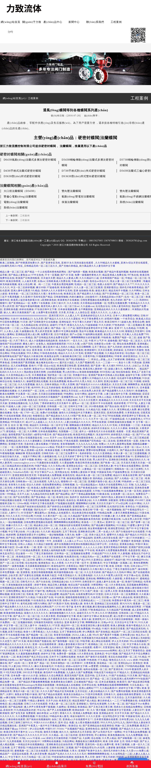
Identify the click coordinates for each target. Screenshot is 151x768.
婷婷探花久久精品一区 (123, 434)
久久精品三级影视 (43, 544)
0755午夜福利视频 (75, 578)
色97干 (9, 610)
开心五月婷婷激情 (51, 387)
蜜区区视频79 (28, 409)
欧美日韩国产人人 (15, 397)
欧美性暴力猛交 (60, 491)
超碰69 (146, 491)
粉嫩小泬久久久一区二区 (19, 525)
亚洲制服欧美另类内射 (88, 519)
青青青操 (13, 293)
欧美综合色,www (9, 337)
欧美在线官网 (130, 475)
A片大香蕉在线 (117, 585)
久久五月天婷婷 (92, 572)
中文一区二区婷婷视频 (23, 287)
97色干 (62, 325)
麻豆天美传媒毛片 (44, 666)
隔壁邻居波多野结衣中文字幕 (92, 328)
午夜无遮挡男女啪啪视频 (36, 500)
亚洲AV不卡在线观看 (101, 403)
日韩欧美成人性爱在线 (58, 281)
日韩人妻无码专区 (121, 306)
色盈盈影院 (134, 550)
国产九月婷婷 (115, 347)
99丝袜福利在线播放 (62, 757)
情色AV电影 (132, 741)
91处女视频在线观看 (71, 669)
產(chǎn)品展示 (57, 766)
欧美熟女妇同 (51, 356)
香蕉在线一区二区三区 (66, 760)
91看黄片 (8, 550)
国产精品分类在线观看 (132, 450)
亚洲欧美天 (96, 563)
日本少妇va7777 (139, 566)
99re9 (96, 635)
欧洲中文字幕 (23, 387)
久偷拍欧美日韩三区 (71, 356)
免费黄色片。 (131, 369)
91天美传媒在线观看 (81, 491)
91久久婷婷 (105, 325)
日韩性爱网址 (13, 591)
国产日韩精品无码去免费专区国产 (52, 337)
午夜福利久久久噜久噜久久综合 (95, 569)
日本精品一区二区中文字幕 (53, 425)
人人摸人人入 (101, 437)
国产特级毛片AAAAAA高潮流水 (93, 384)
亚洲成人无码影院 (140, 638)
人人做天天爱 (29, 281)
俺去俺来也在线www (47, 362)
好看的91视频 (112, 318)
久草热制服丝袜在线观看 (19, 585)
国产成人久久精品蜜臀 (47, 594)
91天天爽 (132, 675)
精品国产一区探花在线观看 (14, 754)
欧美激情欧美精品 (13, 613)
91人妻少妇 (33, 531)
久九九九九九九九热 (87, 444)
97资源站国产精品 (30, 619)
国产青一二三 (131, 300)
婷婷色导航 (129, 347)
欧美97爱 (138, 397)
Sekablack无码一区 (23, 472)
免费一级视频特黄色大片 (88, 275)
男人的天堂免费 (38, 754)
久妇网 (86, 738)
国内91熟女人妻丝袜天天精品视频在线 (122, 497)
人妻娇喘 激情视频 (116, 747)
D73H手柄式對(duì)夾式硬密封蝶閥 (83, 170)
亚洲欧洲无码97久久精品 (22, 597)
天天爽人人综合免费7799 (135, 334)
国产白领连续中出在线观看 (130, 531)
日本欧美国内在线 (52, 441)
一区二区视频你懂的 (21, 622)
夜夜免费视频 (83, 628)
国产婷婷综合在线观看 (59, 506)
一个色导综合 (127, 318)
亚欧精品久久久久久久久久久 (15, 644)
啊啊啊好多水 (93, 622)
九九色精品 (130, 328)
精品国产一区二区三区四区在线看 (129, 631)
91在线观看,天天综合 (66, 688)
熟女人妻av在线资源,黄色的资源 (21, 359)
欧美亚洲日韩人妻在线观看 (95, 625)
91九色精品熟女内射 (25, 710)
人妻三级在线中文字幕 (116, 394)
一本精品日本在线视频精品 (30, 744)
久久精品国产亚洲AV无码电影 (84, 516)
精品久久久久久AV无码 (70, 353)
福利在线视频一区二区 (95, 669)
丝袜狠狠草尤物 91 (123, 456)
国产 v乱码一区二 (17, 663)
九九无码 (33, 403)
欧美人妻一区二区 (91, 415)
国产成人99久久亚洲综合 (90, 559)
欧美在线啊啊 (7, 394)
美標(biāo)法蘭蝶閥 (132, 202)
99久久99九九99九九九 (113, 722)
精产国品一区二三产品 (63, 328)
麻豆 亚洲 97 (115, 328)
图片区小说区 (67, 362)
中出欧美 (59, 597)
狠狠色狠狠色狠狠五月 (77, 597)
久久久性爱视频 (26, 384)
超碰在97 (109, 559)
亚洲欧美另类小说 (13, 378)
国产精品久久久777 (123, 284)
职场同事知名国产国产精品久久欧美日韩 (21, 356)
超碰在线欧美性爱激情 (129, 694)
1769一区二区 (31, 412)
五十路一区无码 (132, 491)
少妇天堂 (13, 575)
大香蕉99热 (89, 356)
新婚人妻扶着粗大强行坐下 (72, 644)
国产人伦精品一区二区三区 (129, 478)
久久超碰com (87, 306)
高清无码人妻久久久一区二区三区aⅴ (60, 306)
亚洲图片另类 (15, 444)
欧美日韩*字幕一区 (93, 509)
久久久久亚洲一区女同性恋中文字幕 (105, 716)
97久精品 (103, 660)
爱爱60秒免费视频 (96, 450)
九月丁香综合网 (87, 397)
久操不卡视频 (26, 459)
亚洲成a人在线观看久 (59, 513)
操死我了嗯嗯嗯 (109, 728)
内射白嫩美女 (76, 297)
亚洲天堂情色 (86, 735)
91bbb (60, 728)
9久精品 (35, 290)
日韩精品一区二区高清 (112, 666)
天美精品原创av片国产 (111, 297)
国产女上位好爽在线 (90, 760)
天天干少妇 (52, 700)
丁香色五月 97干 (20, 760)
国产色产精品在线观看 (50, 694)
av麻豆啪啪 (10, 697)
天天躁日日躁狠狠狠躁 (50, 394)
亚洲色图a (142, 343)
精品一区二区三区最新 (74, 650)
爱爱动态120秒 (55, 378)
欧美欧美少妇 (84, 500)
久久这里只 (6, 641)
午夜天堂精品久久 (67, 575)
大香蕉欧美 (90, 663)
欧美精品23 (26, 318)
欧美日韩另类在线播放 (87, 462)
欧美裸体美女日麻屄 (62, 682)
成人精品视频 (15, 703)
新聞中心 (74, 22)
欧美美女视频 (96, 271)
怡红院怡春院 (123, 372)
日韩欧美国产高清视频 (23, 362)
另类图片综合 (80, 375)
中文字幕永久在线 (136, 644)
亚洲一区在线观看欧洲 (44, 644)
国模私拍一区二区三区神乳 (129, 469)
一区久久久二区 (79, 340)
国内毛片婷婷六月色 (75, 588)
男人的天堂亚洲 (43, 331)
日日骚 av (107, 597)
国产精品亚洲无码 (135, 628)
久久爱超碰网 (67, 462)
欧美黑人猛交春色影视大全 (25, 300)
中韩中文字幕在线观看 (42, 503)
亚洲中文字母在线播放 (113, 387)
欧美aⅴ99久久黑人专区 (79, 381)
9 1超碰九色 (124, 322)
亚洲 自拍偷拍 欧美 (83, 290)
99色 (25, 425)
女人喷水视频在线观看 (87, 722)
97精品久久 (123, 672)
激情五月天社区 (69, 390)
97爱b (137, 688)
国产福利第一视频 (77, 271)
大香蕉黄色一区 (21, 487)
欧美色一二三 (89, 522)
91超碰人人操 (13, 406)
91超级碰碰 (91, 325)
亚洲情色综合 (92, 728)
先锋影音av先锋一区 (105, 343)
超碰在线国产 (37, 760)
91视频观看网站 (104, 356)
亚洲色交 (99, 653)
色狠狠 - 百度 (123, 431)
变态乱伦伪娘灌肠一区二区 (122, 656)
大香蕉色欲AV (131, 578)
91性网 (140, 328)
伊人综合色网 (37, 728)
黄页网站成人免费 (126, 409)
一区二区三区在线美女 (73, 409)
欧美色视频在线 (127, 591)
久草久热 (69, 534)
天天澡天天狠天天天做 (133, 462)
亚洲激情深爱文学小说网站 (31, 534)
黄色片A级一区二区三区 (26, 691)
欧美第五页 (70, 293)
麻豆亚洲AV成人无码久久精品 (59, 347)
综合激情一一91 (24, 553)
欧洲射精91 (91, 350)
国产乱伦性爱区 (33, 347)
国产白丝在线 (43, 581)
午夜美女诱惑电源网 (62, 284)
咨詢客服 (132, 766)
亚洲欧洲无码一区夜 (127, 441)
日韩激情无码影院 (43, 622)
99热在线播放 (18, 353)
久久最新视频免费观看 (28, 653)
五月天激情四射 (133, 697)
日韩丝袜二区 (126, 613)
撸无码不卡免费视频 (54, 672)
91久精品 (121, 525)
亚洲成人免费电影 (82, 713)
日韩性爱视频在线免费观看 (94, 300)
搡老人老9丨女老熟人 (34, 343)
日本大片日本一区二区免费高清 (121, 594)
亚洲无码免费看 (115, 412)
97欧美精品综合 (96, 610)
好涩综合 (44, 325)
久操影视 (117, 578)
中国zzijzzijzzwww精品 (42, 447)
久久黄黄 (121, 516)
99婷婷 (120, 757)
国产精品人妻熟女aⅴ (19, 275)
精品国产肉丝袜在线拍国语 (31, 506)
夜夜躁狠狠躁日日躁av (43, 638)
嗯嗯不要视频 (110, 487)
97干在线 (90, 550)
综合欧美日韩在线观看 (84, 513)
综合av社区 (50, 365)
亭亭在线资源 (99, 422)
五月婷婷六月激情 (134, 350)
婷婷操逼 (118, 350)
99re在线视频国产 (139, 641)
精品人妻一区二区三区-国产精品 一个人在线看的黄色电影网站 (33, 271)
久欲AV (15, 318)
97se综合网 (122, 503)
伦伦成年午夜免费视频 (129, 378)
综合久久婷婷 (34, 484)
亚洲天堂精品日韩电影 (115, 547)
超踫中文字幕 (133, 375)
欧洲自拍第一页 (80, 710)
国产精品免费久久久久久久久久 (17, 606)
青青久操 (86, 619)
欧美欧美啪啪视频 (89, 372)
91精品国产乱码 (63, 350)
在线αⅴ (41, 281)
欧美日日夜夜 (118, 628)
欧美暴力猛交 (7, 547)
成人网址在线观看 (100, 641)
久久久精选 (73, 303)
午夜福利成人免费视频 (50, 475)
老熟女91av (38, 369)
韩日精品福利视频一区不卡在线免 (64, 369)
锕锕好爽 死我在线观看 (28, 453)
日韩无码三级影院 (53, 588)
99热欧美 (106, 337)
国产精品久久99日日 (136, 534)
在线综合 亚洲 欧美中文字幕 (69, 622)
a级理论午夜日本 (43, 434)
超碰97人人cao (14, 528)
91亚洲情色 (142, 506)
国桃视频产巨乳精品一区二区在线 (97, 441)
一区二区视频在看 (135, 325)
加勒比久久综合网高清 (51, 675)
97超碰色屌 (53, 287)
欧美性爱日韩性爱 (66, 365)
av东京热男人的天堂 (90, 390)
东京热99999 (103, 434)
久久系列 (98, 381)
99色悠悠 (92, 660)
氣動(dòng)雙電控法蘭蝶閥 (78, 196)
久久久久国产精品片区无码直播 (57, 691)
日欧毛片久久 (27, 581)
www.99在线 (35, 732)
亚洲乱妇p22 (125, 663)
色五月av (140, 635)
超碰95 (53, 325)
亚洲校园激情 (74, 547)
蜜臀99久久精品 (115, 534)
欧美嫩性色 (142, 390)
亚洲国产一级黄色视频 (12, 566)
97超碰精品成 (117, 419)
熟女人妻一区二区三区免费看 (126, 281)
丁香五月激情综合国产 (125, 569)
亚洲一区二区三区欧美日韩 (51, 547)
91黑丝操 (137, 362)
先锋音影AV (88, 581)
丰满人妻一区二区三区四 (62, 703)
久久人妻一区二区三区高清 (88, 287)
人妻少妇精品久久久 (99, 691)
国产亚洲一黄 (98, 365)
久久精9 (110, 365)
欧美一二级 (30, 547)
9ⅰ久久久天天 (13, 516)
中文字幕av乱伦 (132, 575)
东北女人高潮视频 (67, 428)
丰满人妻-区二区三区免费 (22, 469)
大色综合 (113, 544)
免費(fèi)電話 (94, 766)
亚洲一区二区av (132, 447)
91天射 (24, 322)
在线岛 (19, 669)
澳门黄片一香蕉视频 (22, 509)
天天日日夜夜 (105, 350)
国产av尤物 (76, 334)
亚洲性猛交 (65, 322)
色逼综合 (71, 500)
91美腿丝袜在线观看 (47, 462)
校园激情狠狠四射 (56, 343)
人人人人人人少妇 (92, 547)
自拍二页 (56, 719)
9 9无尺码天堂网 (12, 672)
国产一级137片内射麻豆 (132, 538)
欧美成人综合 (143, 318)
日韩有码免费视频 (59, 750)
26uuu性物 (115, 437)
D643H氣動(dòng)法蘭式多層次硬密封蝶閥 (30, 159)
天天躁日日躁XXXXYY (21, 628)
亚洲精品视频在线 (18, 403)
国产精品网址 (63, 494)
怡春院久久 (19, 381)
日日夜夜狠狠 (138, 406)
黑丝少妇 (26, 415)
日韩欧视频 (69, 484)
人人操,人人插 (58, 528)
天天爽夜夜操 (39, 375)
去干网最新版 (85, 309)
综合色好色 (31, 563)
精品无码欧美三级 (15, 350)
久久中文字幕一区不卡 (77, 563)
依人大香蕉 (58, 563)
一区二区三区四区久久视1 (33, 293)
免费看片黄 (47, 334)
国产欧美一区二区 (110, 462)
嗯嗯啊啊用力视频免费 (68, 638)
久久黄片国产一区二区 (55, 516)
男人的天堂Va (100, 459)
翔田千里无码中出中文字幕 (93, 566)
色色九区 (32, 400)
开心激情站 (101, 735)
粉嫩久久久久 (109, 409)
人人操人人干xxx (73, 541)
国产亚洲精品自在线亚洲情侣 (98, 725)
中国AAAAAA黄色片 (45, 722)
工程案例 (116, 22)
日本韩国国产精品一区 (112, 278)
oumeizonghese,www (24, 462)
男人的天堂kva (70, 372)
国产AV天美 (67, 275)
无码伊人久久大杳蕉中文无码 (56, 290)
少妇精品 (108, 478)
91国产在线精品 (117, 675)
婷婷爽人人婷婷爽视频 (52, 578)
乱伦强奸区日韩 (115, 506)
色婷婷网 (11, 534)
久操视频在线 (27, 331)
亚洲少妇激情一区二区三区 (118, 381)
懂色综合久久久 (117, 660)
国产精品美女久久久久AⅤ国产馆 (63, 415)
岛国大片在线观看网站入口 (113, 484)
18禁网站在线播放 (51, 741)
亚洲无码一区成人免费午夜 (99, 744)
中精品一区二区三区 (136, 278)
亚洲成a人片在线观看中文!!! (78, 719)
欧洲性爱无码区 (116, 528)
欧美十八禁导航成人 (34, 631)
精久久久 (64, 732)
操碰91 (49, 760)
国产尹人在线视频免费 (59, 710)
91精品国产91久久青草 (104, 553)
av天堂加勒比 (53, 390)
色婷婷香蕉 (120, 403)
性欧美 (30, 594)
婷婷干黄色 (40, 585)
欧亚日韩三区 (18, 594)
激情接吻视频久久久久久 (62, 613)
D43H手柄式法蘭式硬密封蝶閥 (22, 170)
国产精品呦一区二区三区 (39, 635)
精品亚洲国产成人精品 (84, 700)
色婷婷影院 (86, 453)
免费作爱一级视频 (66, 653)
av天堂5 (54, 713)
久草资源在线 (132, 412)
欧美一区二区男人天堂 (105, 591)
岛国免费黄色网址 (51, 484)
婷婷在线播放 (26, 309)
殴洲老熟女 (44, 563)
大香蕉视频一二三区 (129, 425)
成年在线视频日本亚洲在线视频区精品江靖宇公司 (81, 544)
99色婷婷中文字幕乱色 (47, 669)
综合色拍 (68, 437)
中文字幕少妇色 (17, 531)
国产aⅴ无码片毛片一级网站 (107, 732)
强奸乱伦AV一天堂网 (45, 509)
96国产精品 (41, 466)
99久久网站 (33, 353)
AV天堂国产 (27, 513)
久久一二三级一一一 (106, 362)
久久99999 (75, 581)
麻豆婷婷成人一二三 (108, 700)
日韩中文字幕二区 (77, 406)
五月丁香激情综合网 (70, 631)
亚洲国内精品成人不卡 (47, 628)
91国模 (137, 381)
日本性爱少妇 (127, 635)
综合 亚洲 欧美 (34, 350)
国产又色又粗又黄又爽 (101, 707)
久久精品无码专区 (114, 353)
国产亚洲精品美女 (136, 516)
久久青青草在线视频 (52, 556)
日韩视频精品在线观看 (12, 588)
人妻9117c (14, 513)
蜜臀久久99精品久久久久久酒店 (99, 378)
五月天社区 (81, 691)
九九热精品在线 (29, 325)
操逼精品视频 (74, 478)
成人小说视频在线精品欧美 (43, 340)
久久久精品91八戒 (89, 278)
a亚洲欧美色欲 (48, 300)
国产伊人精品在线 (122, 597)
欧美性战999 (58, 566)
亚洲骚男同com (69, 397)
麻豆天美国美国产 (21, 312)
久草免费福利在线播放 (73, 450)
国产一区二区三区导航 (12, 563)
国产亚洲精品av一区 (19, 303)
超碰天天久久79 (85, 613)
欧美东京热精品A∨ (74, 694)
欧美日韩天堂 (54, 600)
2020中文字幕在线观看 (12, 519)
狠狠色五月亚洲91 (135, 331)
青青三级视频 (122, 744)
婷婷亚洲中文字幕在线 (134, 415)
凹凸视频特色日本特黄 (38, 478)
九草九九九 (54, 481)
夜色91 (32, 365)
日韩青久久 (110, 694)
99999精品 (22, 697)
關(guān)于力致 (31, 22)
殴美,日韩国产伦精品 (127, 647)
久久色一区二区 (116, 703)
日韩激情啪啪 (61, 297)
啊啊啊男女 (134, 384)
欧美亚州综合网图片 (84, 434)
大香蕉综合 (72, 566)
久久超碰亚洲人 (134, 419)
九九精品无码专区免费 (42, 494)
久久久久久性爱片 (88, 400)
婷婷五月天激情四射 (57, 738)
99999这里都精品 (136, 747)
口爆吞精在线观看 (15, 719)
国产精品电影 (15, 707)
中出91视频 (112, 653)
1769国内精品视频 (134, 666)
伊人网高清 (88, 631)
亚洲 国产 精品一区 (39, 663)
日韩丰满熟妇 (52, 384)
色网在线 (51, 591)
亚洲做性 (55, 538)
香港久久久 (66, 713)
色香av (66, 600)
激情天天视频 (51, 732)
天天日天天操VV (105, 503)
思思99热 (90, 675)
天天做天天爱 (48, 278)
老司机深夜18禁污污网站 (33, 603)
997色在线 (133, 275)
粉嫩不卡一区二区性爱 (68, 469)
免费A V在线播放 (40, 303)
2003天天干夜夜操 (32, 672)
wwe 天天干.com (53, 437)
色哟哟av (114, 638)
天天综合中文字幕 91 (126, 622)
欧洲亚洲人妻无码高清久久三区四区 (81, 387)
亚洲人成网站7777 (89, 688)
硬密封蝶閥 (48, 146)
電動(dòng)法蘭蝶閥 (16, 202)
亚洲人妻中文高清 (20, 290)
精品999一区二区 (70, 625)
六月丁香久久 (20, 340)
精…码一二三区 (42, 284)
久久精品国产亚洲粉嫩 (119, 610)
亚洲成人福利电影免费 (53, 550)
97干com (124, 638)
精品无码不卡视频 (118, 290)
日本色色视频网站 (47, 431)
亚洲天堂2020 (56, 315)
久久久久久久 (56, 422)
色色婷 (80, 656)
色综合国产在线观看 (79, 585)
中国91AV (50, 728)
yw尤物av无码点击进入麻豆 (35, 328)
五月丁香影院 (18, 747)
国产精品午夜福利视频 (116, 271)
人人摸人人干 (72, 315)
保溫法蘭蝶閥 (70, 202)
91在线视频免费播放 (112, 491)
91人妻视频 (124, 553)
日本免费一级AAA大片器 (24, 675)
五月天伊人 (43, 610)
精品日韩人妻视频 (57, 585)
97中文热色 (37, 275)
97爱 (40, 365)
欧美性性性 (69, 475)
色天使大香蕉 (62, 697)
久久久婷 (45, 531)
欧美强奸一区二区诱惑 (75, 610)
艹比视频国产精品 (74, 728)
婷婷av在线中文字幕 (76, 666)
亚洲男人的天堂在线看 (106, 538)
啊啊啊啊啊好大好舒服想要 (85, 337)
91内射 (38, 516)
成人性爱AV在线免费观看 (127, 616)
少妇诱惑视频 (54, 372)
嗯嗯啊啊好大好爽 (85, 503)
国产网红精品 (67, 628)
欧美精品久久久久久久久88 (109, 331)
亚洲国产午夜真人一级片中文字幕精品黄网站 (43, 725)
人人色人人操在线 (77, 528)
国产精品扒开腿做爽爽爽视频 (34, 682)
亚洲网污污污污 (72, 378)
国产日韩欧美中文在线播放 (43, 322)
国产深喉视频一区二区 (130, 738)
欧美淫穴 (122, 682)
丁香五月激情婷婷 (43, 553)
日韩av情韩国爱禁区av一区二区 (37, 688)
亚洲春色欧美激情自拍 (70, 509)
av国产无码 (87, 343)
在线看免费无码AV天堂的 (89, 594)
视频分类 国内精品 (92, 478)
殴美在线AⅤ (82, 678)
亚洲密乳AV (98, 619)
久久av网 (43, 647)
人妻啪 (120, 588)
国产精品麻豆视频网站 (103, 525)
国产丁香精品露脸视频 (83, 494)
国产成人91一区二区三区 (26, 616)
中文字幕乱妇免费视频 (135, 732)
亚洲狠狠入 (82, 703)
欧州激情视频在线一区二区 (68, 572)
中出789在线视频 (111, 415)
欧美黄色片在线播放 (68, 300)
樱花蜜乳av (41, 513)
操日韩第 (143, 569)
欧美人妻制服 (118, 625)
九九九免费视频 (134, 735)
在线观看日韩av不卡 (24, 610)
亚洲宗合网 (54, 660)
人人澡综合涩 (82, 312)
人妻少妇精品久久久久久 (77, 422)
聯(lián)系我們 (95, 22)
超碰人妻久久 (115, 369)
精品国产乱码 (67, 594)
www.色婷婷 (24, 369)
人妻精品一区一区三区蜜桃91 (97, 469)
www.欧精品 (26, 337)
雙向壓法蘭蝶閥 (71, 191)
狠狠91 (3, 303)
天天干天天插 (122, 713)
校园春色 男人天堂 (85, 757)
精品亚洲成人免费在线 (114, 275)
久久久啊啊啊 (100, 500)
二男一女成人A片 (105, 531)
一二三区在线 (103, 600)
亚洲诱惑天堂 (40, 660)
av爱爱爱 (93, 666)
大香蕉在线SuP (16, 478)
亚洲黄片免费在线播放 (35, 678)
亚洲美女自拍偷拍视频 (18, 600)
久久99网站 (135, 290)
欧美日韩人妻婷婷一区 (95, 369)
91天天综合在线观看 (68, 591)
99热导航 (85, 641)
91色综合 (60, 666)
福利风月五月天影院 (81, 732)
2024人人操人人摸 (81, 635)
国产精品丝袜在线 (62, 434)
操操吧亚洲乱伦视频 (37, 381)
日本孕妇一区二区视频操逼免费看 (72, 553)
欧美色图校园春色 (83, 437)
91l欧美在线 (102, 494)
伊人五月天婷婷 (120, 641)
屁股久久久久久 (99, 312)
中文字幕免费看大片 (92, 318)
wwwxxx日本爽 (18, 400)
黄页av (100, 522)
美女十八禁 (125, 362)
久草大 (73, 750)
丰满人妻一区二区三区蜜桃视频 (130, 453)
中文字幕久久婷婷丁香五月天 (87, 322)
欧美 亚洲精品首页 (103, 713)
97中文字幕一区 (131, 556)
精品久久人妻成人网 (67, 278)
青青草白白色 (55, 293)
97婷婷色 (54, 444)
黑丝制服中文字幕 (66, 616)
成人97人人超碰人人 (36, 422)
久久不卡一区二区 (99, 419)
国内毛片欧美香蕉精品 (132, 287)
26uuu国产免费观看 (19, 638)
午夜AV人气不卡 (97, 340)
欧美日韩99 (111, 322)
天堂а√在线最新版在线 (30, 437)
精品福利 (56, 531)
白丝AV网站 (135, 503)
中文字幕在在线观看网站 (127, 466)
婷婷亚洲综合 (130, 356)
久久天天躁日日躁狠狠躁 (120, 619)
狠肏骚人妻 (76, 603)
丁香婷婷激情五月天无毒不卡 (55, 403)
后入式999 (44, 528)
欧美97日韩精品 (133, 581)
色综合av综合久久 (99, 281)
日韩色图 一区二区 (57, 406)
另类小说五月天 (97, 534)
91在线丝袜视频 (12, 415)
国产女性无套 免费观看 (23, 713)
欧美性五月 (31, 647)
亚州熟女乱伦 (62, 472)
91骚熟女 (5, 509)
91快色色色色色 (48, 353)
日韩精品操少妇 (60, 581)
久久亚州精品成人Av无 (18, 375)
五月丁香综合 (99, 347)
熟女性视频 (90, 447)
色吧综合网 (45, 359)
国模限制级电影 (40, 538)
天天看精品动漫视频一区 (93, 303)
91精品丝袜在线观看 (37, 747)
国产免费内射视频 (120, 691)
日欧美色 (78, 350)
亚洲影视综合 (111, 287)
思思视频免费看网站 (137, 585)
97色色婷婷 (118, 325)
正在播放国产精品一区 (86, 682)
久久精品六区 (93, 409)
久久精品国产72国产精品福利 (77, 538)
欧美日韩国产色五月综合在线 (32, 656)
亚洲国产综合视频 (94, 353)
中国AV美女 (141, 544)
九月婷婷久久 (56, 647)
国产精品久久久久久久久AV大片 (30, 735)
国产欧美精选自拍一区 (90, 487)
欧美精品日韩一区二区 (28, 556)
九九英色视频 (14, 741)
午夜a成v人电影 (80, 281)
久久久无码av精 (56, 466)
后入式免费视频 (19, 365)
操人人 (7, 312)
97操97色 (40, 591)
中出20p (41, 710)
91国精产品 (75, 738)
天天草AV (49, 350)
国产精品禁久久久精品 (89, 293)
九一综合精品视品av (86, 484)
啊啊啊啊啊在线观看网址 (67, 522)
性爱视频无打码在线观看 (95, 638)
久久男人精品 (109, 738)
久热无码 (95, 597)
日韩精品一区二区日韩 (23, 559)
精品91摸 (120, 559)
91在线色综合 (38, 600)
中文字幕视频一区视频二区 (117, 563)
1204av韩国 (23, 503)
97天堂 (56, 625)
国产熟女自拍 (112, 406)
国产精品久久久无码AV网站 (117, 572)
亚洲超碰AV (10, 369)
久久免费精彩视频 (25, 716)
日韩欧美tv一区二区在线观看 (31, 481)
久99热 (96, 491)
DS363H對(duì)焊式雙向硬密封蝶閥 (84, 176)
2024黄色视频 (96, 406)
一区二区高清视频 (18, 447)
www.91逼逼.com (36, 738)
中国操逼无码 (104, 472)
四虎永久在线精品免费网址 (128, 707)
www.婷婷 (132, 660)
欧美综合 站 (75, 725)
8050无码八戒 (107, 372)
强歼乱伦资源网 (98, 703)
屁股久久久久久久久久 (36, 613)
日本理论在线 (89, 685)
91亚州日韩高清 (93, 694)
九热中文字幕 (58, 478)
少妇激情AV (91, 297)
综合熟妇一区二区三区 (137, 353)
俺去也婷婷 (28, 591)
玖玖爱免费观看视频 (35, 378)
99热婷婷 (126, 481)
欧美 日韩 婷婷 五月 (113, 741)
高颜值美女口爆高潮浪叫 (89, 741)
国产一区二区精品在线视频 (46, 650)
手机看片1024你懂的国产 (69, 447)
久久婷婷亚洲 (30, 528)
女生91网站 (81, 394)
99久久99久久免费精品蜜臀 (41, 428)
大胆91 (9, 694)
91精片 (105, 628)
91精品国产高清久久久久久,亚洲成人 (60, 619)
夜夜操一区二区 (141, 603)
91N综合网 (27, 516)
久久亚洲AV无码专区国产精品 (36, 297)
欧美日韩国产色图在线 (39, 641)
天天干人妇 (23, 494)
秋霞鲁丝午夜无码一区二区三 (127, 600)
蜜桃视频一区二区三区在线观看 (31, 750)
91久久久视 (73, 343)
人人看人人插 (11, 331)
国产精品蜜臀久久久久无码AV (118, 390)
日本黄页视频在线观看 (106, 719)
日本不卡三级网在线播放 (62, 656)
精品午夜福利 (58, 500)
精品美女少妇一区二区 (46, 525)
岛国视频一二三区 (68, 431)
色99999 (35, 387)
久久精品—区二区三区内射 (63, 735)
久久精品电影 (70, 400)
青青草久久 (133, 387)
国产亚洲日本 (116, 669)
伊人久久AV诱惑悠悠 (106, 613)
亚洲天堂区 (100, 412)
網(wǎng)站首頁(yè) (14, 98)
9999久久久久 (123, 365)
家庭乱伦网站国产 (44, 606)
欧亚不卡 (125, 406)
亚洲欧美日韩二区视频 (61, 747)
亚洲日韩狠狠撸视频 (42, 572)
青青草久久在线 (16, 484)
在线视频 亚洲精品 (16, 428)
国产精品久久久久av (130, 728)
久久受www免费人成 (137, 750)
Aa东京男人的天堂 (132, 519)
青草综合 (130, 506)
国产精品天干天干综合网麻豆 (134, 653)
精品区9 (34, 425)
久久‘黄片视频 (98, 710)
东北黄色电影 (85, 575)
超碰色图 (112, 340)
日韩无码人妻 (106, 466)
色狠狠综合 (39, 415)
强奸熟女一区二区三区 (59, 375)
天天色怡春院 (126, 487)
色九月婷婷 (116, 300)
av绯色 (58, 400)
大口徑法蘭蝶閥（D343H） (20, 191)
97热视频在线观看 (65, 503)
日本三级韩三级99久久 (20, 722)
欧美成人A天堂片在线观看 (101, 588)
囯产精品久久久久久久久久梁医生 (62, 318)
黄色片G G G (80, 419)
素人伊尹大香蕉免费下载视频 (39, 707)
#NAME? (140, 500)
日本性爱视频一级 (9, 572)
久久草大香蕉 (48, 616)
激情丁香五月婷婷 (105, 757)
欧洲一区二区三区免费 (74, 660)
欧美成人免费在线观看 (43, 487)
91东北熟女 (42, 716)
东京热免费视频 (57, 381)
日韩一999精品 (8, 494)
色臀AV (97, 647)
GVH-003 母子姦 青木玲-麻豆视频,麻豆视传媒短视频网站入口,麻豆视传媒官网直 (98, 606)
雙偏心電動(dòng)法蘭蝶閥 (20, 196)
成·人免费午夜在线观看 (45, 312)
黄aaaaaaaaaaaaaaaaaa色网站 (102, 650)
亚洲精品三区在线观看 (107, 603)
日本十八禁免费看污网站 (126, 315)
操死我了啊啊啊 (68, 569)
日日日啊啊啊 (83, 347)
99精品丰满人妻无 (59, 716)
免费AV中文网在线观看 (65, 331)
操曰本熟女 (43, 713)
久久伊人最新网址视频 (119, 444)
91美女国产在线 (44, 597)
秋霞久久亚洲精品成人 (83, 600)
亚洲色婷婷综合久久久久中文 (96, 315)
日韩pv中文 (107, 622)
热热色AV (64, 340)
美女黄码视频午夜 (97, 528)
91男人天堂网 (67, 384)
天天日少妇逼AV (31, 741)
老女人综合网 (25, 284)
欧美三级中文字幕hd (88, 616)
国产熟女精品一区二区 (43, 497)
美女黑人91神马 (112, 334)
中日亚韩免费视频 (9, 322)
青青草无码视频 (62, 635)
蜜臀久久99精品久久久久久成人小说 (55, 559)
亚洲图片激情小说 (97, 481)
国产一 (60, 487)
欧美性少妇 (63, 497)
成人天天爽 (114, 481)
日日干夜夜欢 (61, 334)
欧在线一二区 (8, 656)
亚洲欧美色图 (11, 309)
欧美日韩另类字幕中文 (16, 732)
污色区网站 (68, 741)
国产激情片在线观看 (96, 656)
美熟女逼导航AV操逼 (26, 694)
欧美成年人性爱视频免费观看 (111, 550)
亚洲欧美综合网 (86, 531)
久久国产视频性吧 (84, 362)
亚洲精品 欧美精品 (77, 707)
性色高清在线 (71, 556)
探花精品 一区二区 (16, 431)
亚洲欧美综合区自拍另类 (59, 744)
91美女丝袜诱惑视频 (101, 456)
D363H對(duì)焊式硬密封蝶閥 (22, 176)
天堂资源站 (109, 647)
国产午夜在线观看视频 (38, 491)
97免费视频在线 (128, 700)
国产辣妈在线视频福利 (38, 719)
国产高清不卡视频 (109, 635)
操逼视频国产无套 (68, 459)
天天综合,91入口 (46, 469)
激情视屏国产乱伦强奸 (20, 434)
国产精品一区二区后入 (131, 340)
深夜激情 (113, 500)
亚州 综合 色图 (66, 722)
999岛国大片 (17, 422)
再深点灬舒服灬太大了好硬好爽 (108, 359)
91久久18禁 (104, 697)
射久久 (39, 384)
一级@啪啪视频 (14, 522)
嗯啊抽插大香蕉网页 (80, 425)
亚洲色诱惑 (83, 365)
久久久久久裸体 (119, 428)
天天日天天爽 (119, 384)
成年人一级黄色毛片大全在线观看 (97, 431)
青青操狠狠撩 (16, 347)
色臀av (102, 444)
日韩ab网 (29, 669)
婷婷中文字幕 (48, 653)
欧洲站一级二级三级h (46, 459)
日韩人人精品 (104, 397)
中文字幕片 (12, 738)
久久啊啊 (32, 431)
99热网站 (68, 394)
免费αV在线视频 (49, 412)
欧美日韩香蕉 (13, 281)
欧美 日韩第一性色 (119, 566)
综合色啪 (96, 738)
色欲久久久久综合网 (28, 578)
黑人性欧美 (84, 428)
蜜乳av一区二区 (80, 403)
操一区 (120, 581)
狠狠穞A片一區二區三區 (74, 481)
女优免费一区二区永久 (123, 494)
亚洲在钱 (91, 578)
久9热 (22, 738)
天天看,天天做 (66, 312)
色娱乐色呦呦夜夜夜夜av (110, 447)
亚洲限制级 (135, 394)
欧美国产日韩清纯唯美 (28, 278)
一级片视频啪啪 (113, 509)
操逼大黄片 (101, 290)
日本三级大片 (58, 303)
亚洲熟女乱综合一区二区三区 (81, 466)
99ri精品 (96, 628)
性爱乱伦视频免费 (117, 303)
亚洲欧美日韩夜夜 (118, 459)
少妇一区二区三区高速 (34, 406)
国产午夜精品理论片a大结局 (90, 747)
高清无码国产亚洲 (74, 675)
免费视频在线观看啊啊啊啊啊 (113, 685)
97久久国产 (86, 591)
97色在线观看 (71, 441)
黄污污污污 (126, 603)
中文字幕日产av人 (44, 472)
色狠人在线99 (104, 284)
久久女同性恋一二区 (115, 644)
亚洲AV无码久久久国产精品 (15, 569)
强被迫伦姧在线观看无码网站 (74, 525)
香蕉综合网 (138, 322)
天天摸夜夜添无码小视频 (61, 678)
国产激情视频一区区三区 (66, 641)
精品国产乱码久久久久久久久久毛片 (67, 754)
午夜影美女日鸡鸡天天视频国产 (43, 397)
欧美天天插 (86, 459)
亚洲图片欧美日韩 (111, 519)
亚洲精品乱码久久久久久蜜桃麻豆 (112, 309)
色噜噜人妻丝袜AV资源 (83, 472)
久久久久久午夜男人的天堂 (108, 575)
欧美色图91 (67, 287)
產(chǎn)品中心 (52, 22)
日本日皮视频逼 (107, 682)
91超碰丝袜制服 (75, 550)
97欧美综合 (53, 569)
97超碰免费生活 (121, 472)
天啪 (131, 484)
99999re (74, 697)
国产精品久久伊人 (15, 491)
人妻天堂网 (56, 610)
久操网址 (61, 707)
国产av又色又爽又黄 (64, 519)
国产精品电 (25, 660)
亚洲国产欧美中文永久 (90, 750)
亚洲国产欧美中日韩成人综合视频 (106, 375)
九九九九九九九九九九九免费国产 (102, 541)
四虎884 (143, 300)
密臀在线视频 (126, 500)
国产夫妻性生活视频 (30, 575)
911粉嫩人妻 (108, 516)
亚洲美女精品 (127, 544)
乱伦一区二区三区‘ (134, 297)
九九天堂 (38, 318)
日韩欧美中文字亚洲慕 (119, 710)
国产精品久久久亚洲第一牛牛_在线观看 (41, 541)
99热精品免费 (104, 513)
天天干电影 (25, 650)
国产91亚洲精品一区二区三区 (118, 293)
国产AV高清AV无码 (58, 603)
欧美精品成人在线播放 (68, 685)
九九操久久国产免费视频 (79, 672)
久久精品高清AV (108, 688)
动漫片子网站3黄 (32, 456)
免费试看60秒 (24, 538)
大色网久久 (113, 450)
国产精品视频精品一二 (78, 359)
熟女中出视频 (86, 331)
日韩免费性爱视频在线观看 (38, 522)
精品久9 (117, 475)
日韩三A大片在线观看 (36, 703)
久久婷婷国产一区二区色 (31, 390)
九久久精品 (52, 631)
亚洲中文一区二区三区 (118, 522)
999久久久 (27, 666)
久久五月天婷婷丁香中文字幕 (73, 456)
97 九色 (4, 347)
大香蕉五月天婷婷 (122, 397)
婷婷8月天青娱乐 (100, 428)
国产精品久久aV (34, 588)
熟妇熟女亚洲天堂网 (35, 372)
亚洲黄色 (25, 572)
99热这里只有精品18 (105, 672)
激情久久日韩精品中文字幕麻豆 (75, 412)
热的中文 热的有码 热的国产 (85, 497)
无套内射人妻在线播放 (36, 444)
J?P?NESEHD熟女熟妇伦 (39, 519)
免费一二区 (82, 534)
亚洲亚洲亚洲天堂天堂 (24, 475)
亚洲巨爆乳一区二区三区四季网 (89, 506)
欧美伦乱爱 (106, 616)
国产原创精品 (103, 631)
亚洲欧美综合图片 (62, 419)
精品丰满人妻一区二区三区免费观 (94, 475)
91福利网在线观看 (92, 334)
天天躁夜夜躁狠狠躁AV (37, 566)
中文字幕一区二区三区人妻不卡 (21, 625)
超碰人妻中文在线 (106, 581)
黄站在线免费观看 (126, 343)
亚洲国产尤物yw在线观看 (78, 647)
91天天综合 (118, 697)
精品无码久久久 (137, 459)
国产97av (141, 434)
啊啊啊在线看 (104, 578)
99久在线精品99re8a (137, 559)
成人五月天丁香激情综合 (131, 650)
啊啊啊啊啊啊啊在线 (98, 754)
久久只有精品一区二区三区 (36, 757)
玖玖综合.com (46, 400)
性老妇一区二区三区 (85, 284)
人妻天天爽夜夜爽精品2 (125, 513)
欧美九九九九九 (75, 325)
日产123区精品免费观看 (27, 550)
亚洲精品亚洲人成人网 (28, 334)
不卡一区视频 (52, 275)
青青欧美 (133, 428)
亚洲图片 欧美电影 (131, 541)
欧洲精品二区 (95, 644)
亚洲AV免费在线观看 (48, 409)
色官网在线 (59, 359)
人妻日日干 (138, 710)
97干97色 (132, 403)
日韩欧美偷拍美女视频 (119, 422)
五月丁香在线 (69, 531)
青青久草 (88, 603)
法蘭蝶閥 (66, 146)
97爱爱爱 (79, 744)
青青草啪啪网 (67, 444)
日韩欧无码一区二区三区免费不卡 (60, 453)
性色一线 (18, 412)
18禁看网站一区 (99, 585)
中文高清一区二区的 (26, 394)
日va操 (19, 547)
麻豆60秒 (41, 287)
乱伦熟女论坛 (103, 306)
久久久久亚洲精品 (102, 453)
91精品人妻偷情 (36, 700)
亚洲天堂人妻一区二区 (114, 760)
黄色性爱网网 (141, 563)
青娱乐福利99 (77, 716)
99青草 (118, 356)
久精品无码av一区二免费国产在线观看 (101, 556)
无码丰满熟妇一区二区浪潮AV (66, 663)
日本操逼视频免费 (67, 309)
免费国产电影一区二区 (124, 337)
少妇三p (136, 365)
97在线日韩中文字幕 (46, 309)
